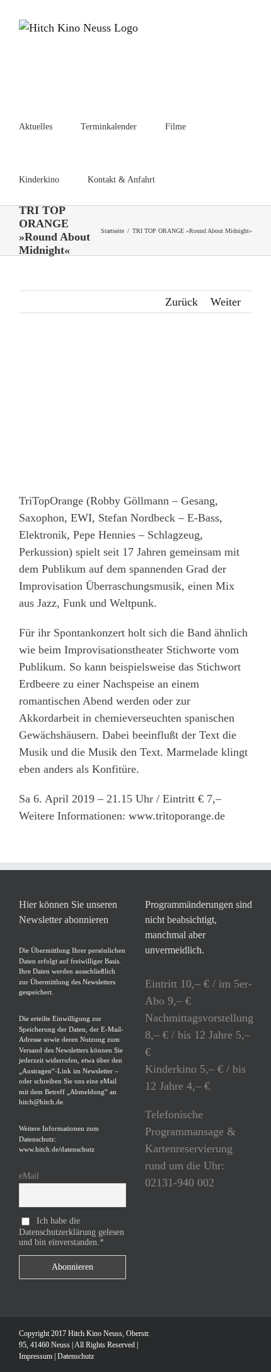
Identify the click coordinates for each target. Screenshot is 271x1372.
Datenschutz (75, 1356)
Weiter (225, 301)
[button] (186, 178)
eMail (29, 1176)
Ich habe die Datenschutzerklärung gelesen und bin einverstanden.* (71, 1230)
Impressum (35, 1356)
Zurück (181, 301)
